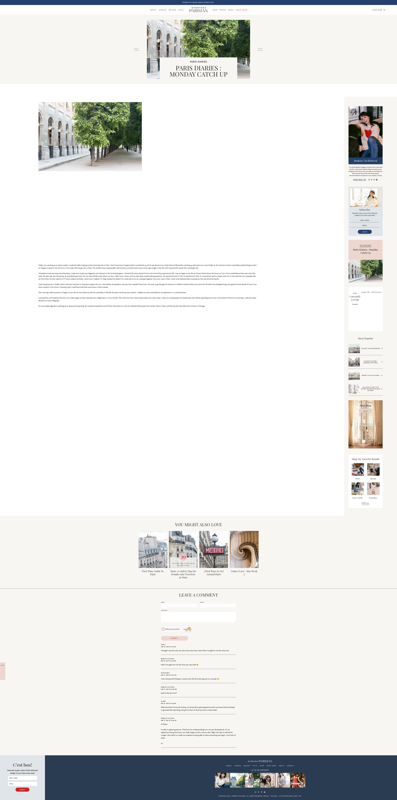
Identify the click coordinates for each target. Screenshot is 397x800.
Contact (290, 765)
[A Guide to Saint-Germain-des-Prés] (354, 363)
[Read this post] (153, 549)
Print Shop (271, 765)
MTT (300, 796)
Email (202, 602)
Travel (229, 765)
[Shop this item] (358, 475)
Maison (247, 765)
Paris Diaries (198, 61)
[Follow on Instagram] (369, 180)
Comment (164, 610)
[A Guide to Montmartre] (354, 349)
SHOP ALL (365, 503)
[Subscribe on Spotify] (376, 180)
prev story (136, 49)
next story (261, 49)
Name (163, 602)
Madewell (373, 498)
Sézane (373, 479)
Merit (357, 479)
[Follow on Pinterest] (374, 180)
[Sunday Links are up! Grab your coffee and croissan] (222, 780)
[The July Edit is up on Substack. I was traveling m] (282, 780)
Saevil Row (293, 796)
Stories (237, 765)
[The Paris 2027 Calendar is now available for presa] (237, 780)
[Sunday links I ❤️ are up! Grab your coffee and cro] (252, 780)
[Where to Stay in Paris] (354, 376)
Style (254, 765)
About (281, 765)
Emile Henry (358, 498)
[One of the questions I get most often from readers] (298, 780)
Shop (366, 411)
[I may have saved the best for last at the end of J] (267, 780)
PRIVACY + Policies (270, 796)
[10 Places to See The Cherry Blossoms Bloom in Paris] (354, 389)
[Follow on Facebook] (371, 180)
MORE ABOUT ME (359, 179)
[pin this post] (366, 271)
